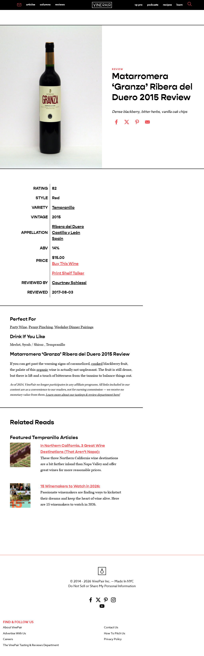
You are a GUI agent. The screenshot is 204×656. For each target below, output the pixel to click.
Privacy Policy (113, 639)
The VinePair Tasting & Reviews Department (31, 645)
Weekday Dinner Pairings (73, 327)
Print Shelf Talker (68, 273)
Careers (8, 639)
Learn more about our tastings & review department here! (83, 395)
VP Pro (138, 4)
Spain (57, 238)
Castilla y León (66, 232)
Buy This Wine (65, 263)
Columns (45, 4)
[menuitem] (19, 5)
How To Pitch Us (114, 633)
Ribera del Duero (68, 226)
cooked (97, 363)
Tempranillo (63, 207)
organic (42, 369)
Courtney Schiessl (69, 282)
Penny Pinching (41, 327)
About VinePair (12, 627)
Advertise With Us (14, 633)
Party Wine (18, 327)
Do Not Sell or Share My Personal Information (102, 586)
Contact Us (111, 627)
